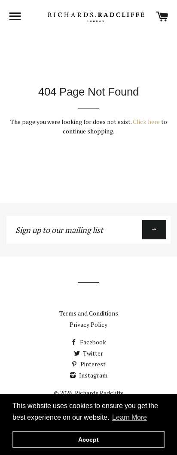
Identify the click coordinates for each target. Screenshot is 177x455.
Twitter (92, 353)
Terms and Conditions (88, 313)
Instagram (92, 375)
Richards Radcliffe (99, 393)
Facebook (92, 342)
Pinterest (92, 364)
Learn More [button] (129, 417)
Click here (146, 122)
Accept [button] (88, 439)
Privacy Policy (88, 324)
